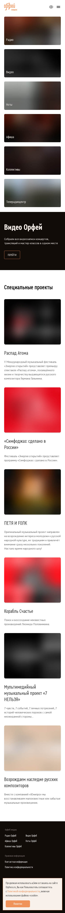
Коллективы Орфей (13, 846)
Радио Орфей (10, 835)
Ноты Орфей (31, 841)
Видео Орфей (31, 835)
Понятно (18, 903)
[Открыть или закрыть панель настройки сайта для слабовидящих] (51, 6)
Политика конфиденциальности (19, 867)
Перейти (14, 254)
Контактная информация (16, 862)
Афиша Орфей (11, 841)
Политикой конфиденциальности (23, 891)
